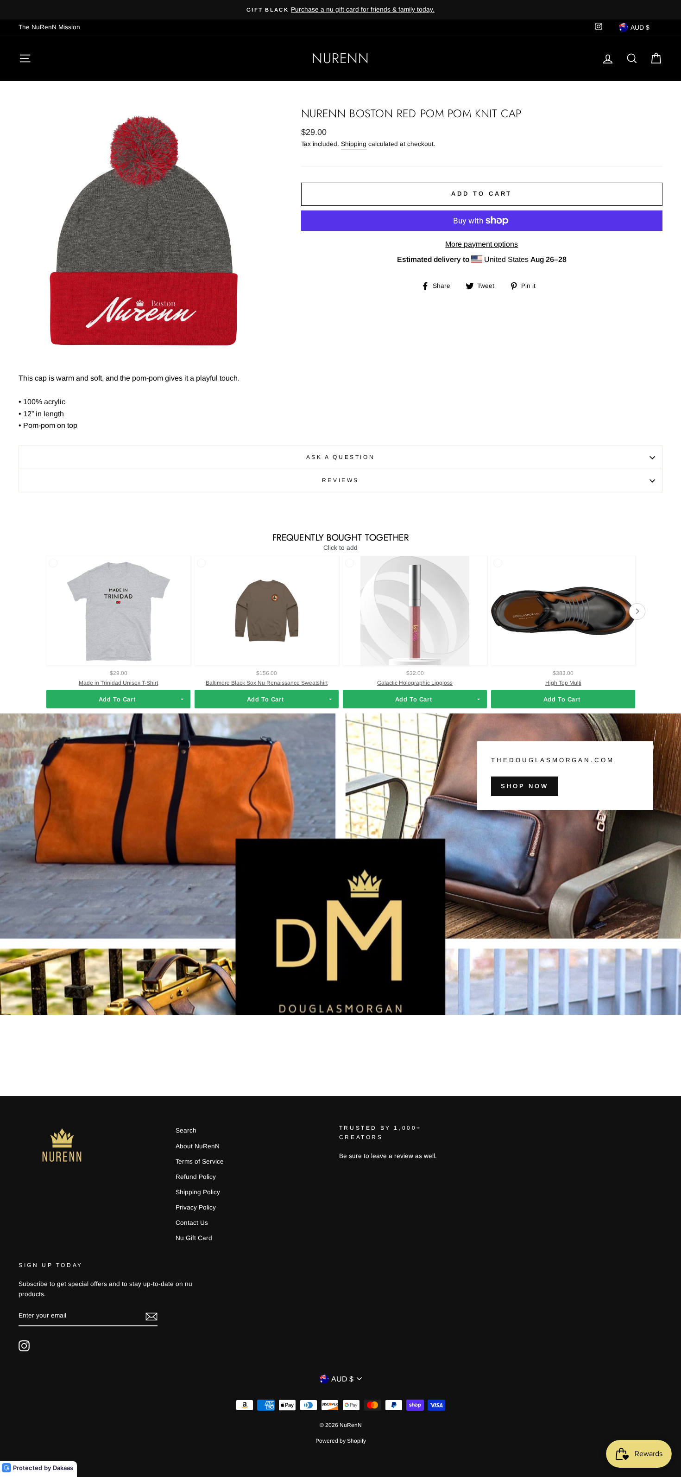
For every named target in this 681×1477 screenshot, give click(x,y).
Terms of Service (200, 1161)
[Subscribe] (151, 1316)
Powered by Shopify (340, 1441)
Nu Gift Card (194, 1238)
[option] (340, 10)
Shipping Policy (198, 1192)
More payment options (481, 244)
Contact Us (192, 1222)
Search (186, 1130)
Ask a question (340, 457)
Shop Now (525, 786)
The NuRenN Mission (49, 27)
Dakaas (63, 1467)
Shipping (353, 143)
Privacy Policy (196, 1207)
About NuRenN (198, 1146)
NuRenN (340, 58)
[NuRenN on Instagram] (24, 1345)
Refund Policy (196, 1176)
